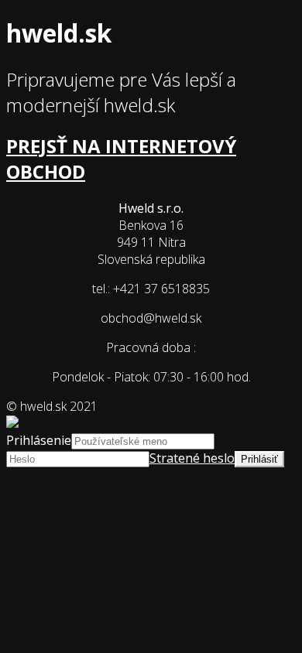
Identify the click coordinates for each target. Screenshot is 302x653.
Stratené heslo (192, 458)
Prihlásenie (38, 440)
